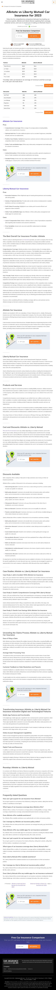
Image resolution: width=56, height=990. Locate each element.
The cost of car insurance (10, 430)
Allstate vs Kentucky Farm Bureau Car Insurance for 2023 (19, 885)
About (5, 968)
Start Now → (48, 85)
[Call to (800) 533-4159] (53, 2)
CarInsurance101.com (20, 978)
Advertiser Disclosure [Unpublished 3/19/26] (17, 968)
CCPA (34, 979)
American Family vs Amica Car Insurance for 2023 (38, 884)
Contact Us (30, 968)
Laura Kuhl (21, 44)
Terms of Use (37, 38)
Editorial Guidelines (8, 917)
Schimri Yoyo (38, 44)
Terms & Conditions (28, 979)
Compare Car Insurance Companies (12, 6)
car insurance (26, 240)
